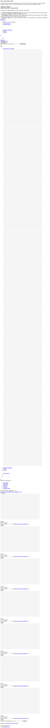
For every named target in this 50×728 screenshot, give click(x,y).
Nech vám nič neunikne (6, 721)
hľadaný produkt (4, 43)
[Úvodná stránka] (4, 41)
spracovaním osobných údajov (12, 723)
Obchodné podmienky (7, 30)
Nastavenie (3, 6)
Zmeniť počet (3, 524)
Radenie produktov (5, 490)
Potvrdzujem (3, 19)
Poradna (5, 31)
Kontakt (4, 32)
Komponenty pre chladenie (8, 48)
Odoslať (24, 721)
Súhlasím (8, 6)
